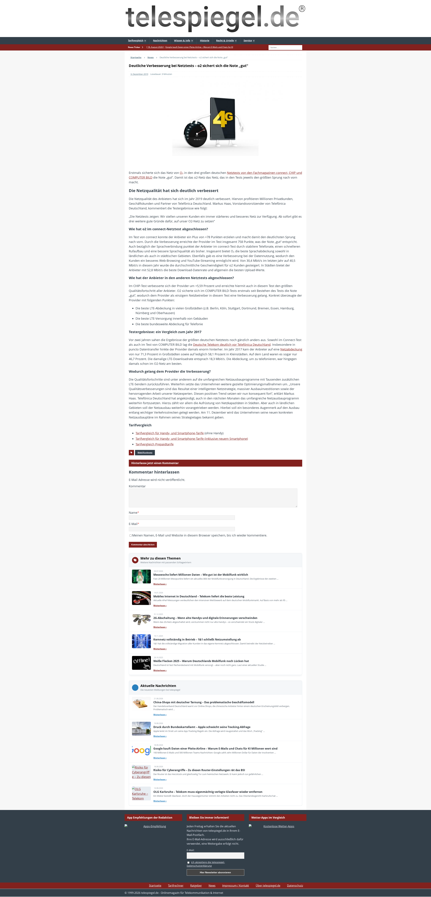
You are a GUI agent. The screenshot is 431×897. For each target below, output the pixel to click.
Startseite (155, 885)
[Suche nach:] (285, 47)
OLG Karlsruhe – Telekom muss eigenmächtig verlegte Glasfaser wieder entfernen (207, 792)
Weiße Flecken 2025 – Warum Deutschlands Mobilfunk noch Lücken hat (201, 661)
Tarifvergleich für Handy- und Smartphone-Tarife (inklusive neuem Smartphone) (192, 439)
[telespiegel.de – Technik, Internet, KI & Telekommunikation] (215, 18)
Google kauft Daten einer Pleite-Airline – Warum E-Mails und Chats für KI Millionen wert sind (215, 748)
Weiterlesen (160, 584)
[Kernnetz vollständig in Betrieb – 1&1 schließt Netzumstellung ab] (141, 641)
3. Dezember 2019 (139, 74)
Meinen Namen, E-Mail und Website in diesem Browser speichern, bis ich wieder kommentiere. (199, 535)
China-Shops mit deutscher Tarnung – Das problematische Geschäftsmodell (203, 702)
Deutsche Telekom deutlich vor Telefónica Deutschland (232, 345)
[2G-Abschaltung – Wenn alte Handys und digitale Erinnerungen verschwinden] (141, 620)
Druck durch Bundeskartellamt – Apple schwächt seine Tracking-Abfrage (201, 727)
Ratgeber (196, 885)
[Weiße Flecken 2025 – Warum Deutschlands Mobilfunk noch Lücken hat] (141, 663)
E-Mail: (190, 850)
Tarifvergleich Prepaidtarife (155, 444)
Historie (204, 40)
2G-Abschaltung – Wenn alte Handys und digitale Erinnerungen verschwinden (205, 618)
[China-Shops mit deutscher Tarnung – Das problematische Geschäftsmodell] (141, 704)
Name (133, 513)
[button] (7, 889)
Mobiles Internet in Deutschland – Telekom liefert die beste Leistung (198, 596)
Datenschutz (295, 885)
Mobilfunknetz (145, 452)
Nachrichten (160, 40)
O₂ (181, 173)
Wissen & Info (182, 40)
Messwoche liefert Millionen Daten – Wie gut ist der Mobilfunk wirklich (200, 575)
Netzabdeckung (291, 349)
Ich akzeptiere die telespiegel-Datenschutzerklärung (206, 864)
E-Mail (133, 524)
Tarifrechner (176, 885)
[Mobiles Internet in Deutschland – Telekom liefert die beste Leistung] (141, 598)
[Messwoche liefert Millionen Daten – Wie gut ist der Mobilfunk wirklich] (141, 576)
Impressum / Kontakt (235, 885)
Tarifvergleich (135, 40)
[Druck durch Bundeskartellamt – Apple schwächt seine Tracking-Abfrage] (141, 729)
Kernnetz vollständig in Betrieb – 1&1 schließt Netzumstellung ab (197, 639)
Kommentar (137, 486)
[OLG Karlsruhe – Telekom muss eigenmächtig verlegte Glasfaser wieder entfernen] (141, 793)
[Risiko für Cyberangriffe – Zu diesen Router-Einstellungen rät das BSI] (141, 772)
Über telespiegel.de (268, 885)
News (212, 885)
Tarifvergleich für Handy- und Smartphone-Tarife (170, 433)
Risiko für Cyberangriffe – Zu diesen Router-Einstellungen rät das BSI (199, 770)
